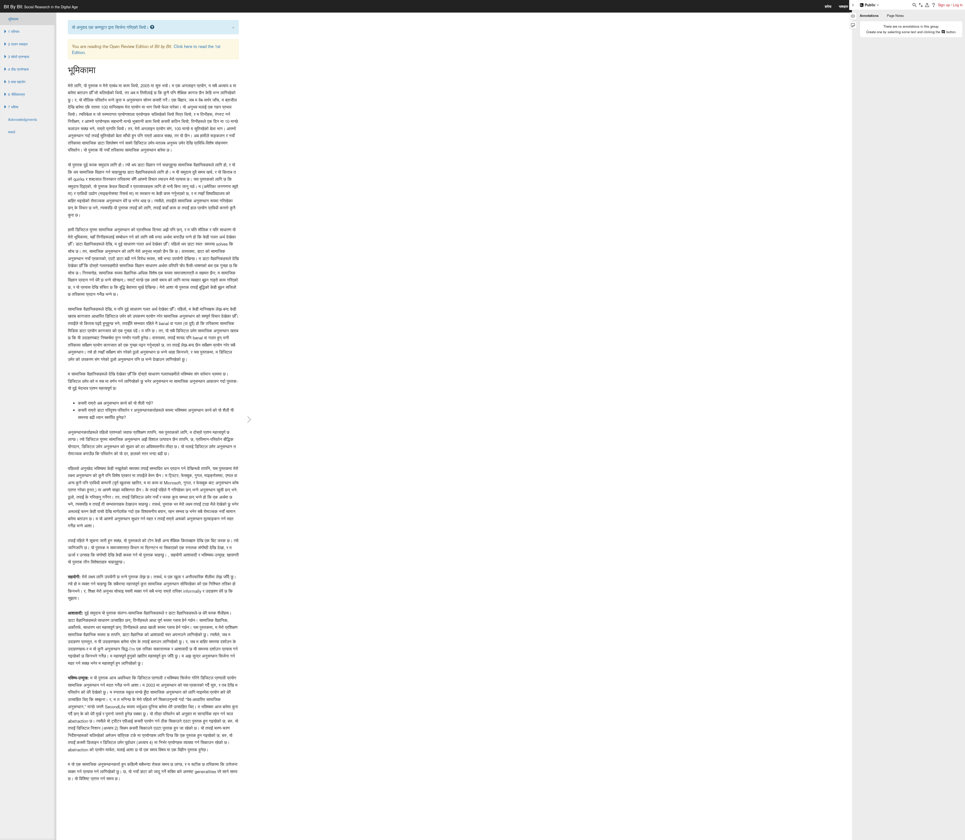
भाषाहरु (843, 6)
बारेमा (828, 6)
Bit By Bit (41, 6)
